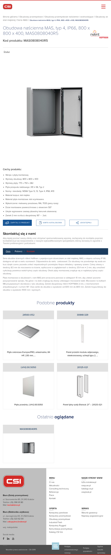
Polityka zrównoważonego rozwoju (71, 549)
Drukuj (7, 52)
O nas (51, 482)
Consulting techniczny (59, 488)
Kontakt (31, 251)
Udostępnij (86, 223)
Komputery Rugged (57, 525)
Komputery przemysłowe (60, 516)
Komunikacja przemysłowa (60, 529)
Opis (8, 251)
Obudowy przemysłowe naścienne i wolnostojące (69, 16)
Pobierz (18, 251)
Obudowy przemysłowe (31, 16)
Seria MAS (22, 20)
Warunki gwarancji (89, 512)
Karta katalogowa (52, 223)
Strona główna (10, 16)
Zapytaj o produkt (20, 223)
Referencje (54, 492)
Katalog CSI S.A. (56, 532)
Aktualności (54, 485)
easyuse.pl (86, 485)
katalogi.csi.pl (87, 488)
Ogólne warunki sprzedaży (101, 549)
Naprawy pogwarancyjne (92, 516)
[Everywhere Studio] (55, 549)
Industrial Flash (55, 522)
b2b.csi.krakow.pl (89, 482)
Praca (51, 495)
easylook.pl (86, 492)
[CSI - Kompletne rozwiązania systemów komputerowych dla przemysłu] (14, 481)
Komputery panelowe (58, 512)
